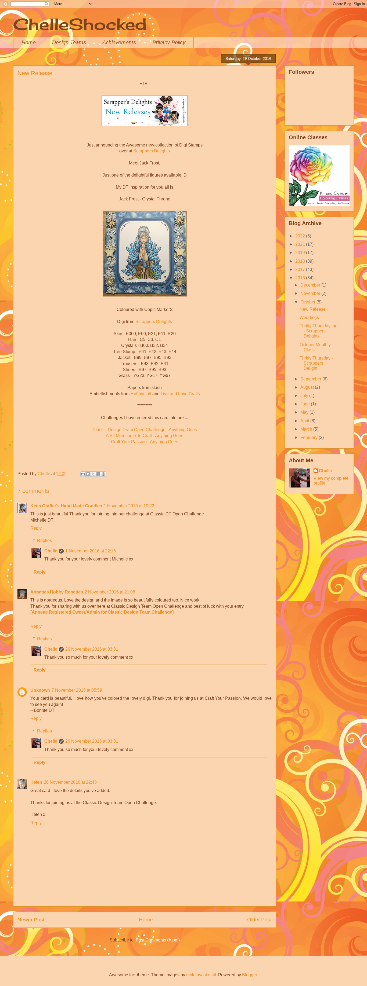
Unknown (40, 690)
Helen (36, 782)
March (306, 429)
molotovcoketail (201, 975)
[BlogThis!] (88, 474)
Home (28, 42)
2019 (300, 252)
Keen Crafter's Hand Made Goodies (66, 506)
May (305, 412)
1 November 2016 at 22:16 (90, 551)
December (310, 285)
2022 (300, 236)
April (305, 421)
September (311, 379)
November (310, 293)
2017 (300, 269)
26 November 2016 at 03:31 (91, 649)
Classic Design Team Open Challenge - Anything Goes (144, 429)
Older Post (259, 919)
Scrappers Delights (151, 151)
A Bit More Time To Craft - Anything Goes (144, 435)
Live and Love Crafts (180, 393)
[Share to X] (93, 474)
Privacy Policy (168, 42)
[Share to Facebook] (98, 474)
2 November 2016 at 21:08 (110, 592)
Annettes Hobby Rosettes (56, 592)
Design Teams (69, 42)
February (309, 437)
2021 (300, 244)
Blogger (249, 975)
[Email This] (83, 474)
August (307, 387)
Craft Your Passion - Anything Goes (144, 441)
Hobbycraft (141, 393)
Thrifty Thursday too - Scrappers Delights (318, 331)
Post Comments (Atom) (158, 940)
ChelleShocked (80, 24)
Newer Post (30, 919)
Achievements (119, 42)
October (308, 302)
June (305, 404)
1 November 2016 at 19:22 (129, 506)
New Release (313, 309)
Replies (44, 540)
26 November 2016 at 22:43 (70, 782)
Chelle (50, 551)
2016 (300, 278)
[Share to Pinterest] (103, 474)
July (304, 395)
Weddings (309, 317)
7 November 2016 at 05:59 (77, 690)
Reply (36, 528)
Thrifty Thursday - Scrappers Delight (316, 363)
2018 (300, 261)
